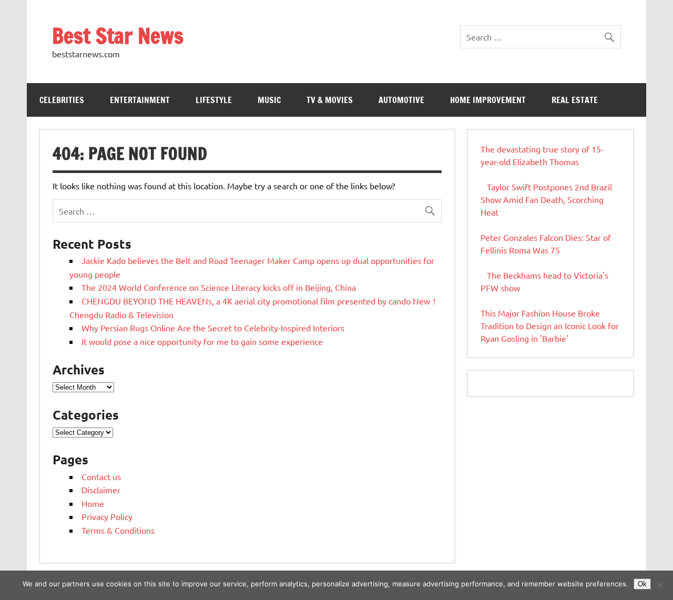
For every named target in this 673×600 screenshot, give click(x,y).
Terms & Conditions (118, 530)
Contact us (101, 476)
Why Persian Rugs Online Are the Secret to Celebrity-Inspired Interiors (212, 327)
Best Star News (117, 35)
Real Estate (575, 100)
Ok (642, 584)
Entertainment (140, 100)
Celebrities (61, 100)
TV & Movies (330, 100)
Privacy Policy (106, 516)
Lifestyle (214, 100)
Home (92, 503)
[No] (660, 585)
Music (269, 100)
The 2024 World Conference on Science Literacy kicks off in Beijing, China (218, 287)
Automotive (401, 100)
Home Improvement (488, 100)
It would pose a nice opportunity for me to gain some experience (202, 341)
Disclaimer (100, 489)
